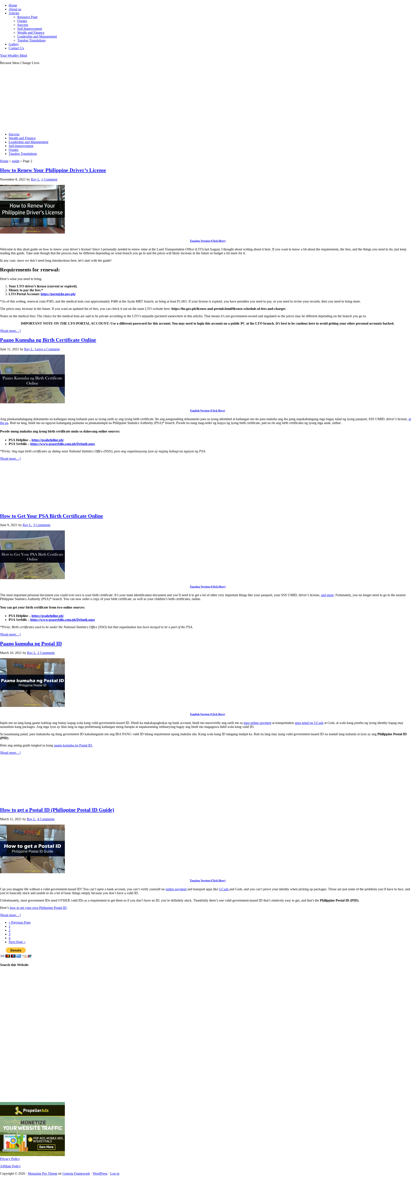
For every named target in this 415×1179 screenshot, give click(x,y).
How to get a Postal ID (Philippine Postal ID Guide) (57, 810)
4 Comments (45, 819)
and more (327, 595)
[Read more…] (10, 331)
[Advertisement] (129, 98)
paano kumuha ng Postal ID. (73, 745)
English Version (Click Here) (207, 410)
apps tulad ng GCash (309, 723)
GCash (224, 889)
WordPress (100, 1173)
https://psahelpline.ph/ (48, 440)
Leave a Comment (47, 349)
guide (15, 161)
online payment (176, 889)
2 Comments (46, 653)
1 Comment (49, 179)
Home (4, 161)
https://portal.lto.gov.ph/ (58, 294)
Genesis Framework (76, 1173)
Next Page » (17, 942)
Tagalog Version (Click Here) (207, 240)
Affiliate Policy (10, 1166)
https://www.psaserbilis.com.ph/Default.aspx (62, 444)
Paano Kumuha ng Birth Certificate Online (48, 340)
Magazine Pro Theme (42, 1173)
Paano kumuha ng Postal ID (31, 643)
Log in (114, 1173)
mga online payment (257, 723)
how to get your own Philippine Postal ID (38, 908)
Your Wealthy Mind (13, 55)
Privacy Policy (10, 1159)
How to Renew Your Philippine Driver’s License (53, 170)
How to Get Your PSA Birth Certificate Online (51, 516)
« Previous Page (20, 922)
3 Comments (41, 525)
